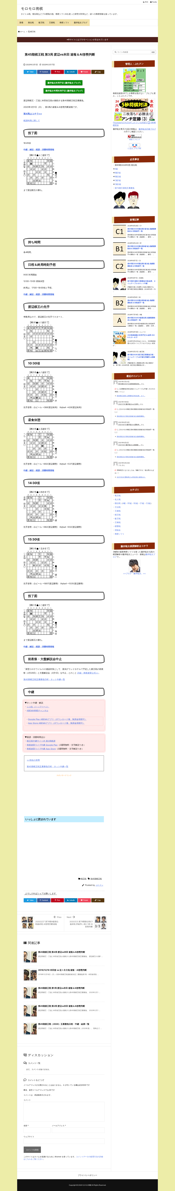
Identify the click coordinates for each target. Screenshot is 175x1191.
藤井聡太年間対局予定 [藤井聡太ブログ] (64, 90)
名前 (26, 1125)
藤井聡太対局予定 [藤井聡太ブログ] (64, 82)
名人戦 (118, 499)
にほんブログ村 (134, 148)
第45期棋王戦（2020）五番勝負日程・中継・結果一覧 (63, 1024)
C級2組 (118, 184)
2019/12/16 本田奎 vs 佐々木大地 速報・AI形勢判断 (62, 970)
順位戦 (118, 503)
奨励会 (118, 530)
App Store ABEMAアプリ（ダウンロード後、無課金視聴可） (56, 723)
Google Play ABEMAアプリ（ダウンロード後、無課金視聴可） (57, 719)
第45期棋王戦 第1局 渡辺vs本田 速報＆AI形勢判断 (61, 988)
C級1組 (118, 180)
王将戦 (118, 522)
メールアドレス (59, 1125)
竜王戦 (118, 495)
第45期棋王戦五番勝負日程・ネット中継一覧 (44, 679)
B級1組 (118, 172)
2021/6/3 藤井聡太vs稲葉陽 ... (129, 445)
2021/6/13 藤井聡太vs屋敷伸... (129, 425)
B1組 (130, 503)
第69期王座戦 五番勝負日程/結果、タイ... (131, 396)
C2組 (148, 503)
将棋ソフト (119, 534)
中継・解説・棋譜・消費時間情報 (38, 149)
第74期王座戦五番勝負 (124, 188)
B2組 (136, 503)
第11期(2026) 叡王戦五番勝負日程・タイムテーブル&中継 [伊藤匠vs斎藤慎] (141, 357)
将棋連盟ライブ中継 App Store (41, 748)
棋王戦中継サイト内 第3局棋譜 (41, 741)
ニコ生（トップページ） (38, 706)
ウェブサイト (29, 1136)
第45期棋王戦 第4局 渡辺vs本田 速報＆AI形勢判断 (61, 952)
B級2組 (118, 176)
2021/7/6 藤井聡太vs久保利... (129, 404)
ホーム (22, 32)
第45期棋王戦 (96, 879)
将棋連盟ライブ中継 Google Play (42, 745)
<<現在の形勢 (33, 760)
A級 (116, 169)
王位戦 (118, 507)
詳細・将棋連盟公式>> (88, 673)
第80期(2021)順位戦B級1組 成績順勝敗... (131, 416)
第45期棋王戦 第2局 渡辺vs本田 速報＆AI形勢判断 (61, 1006)
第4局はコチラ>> (32, 113)
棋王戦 (32, 32)
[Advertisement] (64, 214)
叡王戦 (118, 518)
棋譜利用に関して (31, 120)
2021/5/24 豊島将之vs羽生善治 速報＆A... (131, 477)
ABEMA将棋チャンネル (37, 710)
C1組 (142, 503)
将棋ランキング (134, 139)
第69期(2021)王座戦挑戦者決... (129, 384)
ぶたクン (99, 885)
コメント (27, 1100)
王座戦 (118, 511)
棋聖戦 (118, 526)
